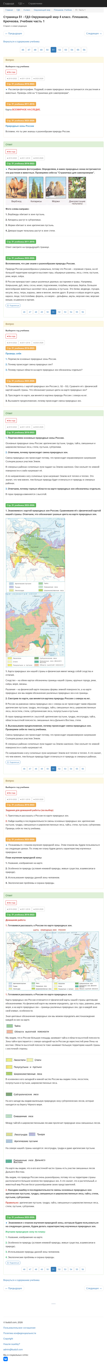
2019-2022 (12, 78)
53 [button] (66, 49)
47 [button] (29, 49)
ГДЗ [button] (20, 3)
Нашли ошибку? (11, 1344)
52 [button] (59, 49)
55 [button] (78, 49)
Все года (11, 72)
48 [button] (35, 49)
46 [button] (23, 49)
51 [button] (53, 49)
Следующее (94, 33)
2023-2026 (38, 78)
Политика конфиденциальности (19, 1333)
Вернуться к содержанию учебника (21, 41)
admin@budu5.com (13, 1349)
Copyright (8, 1338)
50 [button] (47, 49)
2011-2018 (25, 78)
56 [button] (84, 49)
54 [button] (72, 49)
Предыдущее (13, 33)
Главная (8, 3)
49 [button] (41, 49)
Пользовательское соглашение (19, 1327)
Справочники (35, 3)
